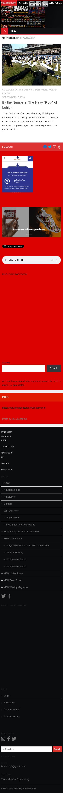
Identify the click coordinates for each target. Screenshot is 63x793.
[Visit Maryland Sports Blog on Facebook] (9, 597)
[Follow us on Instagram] (54, 147)
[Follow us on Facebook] (45, 147)
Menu (13, 31)
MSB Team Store (12, 580)
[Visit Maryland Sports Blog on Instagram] (3, 739)
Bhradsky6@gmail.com (13, 766)
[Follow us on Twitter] (49, 147)
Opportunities (13, 517)
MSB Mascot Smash (16, 559)
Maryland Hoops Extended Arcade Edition (28, 545)
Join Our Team (7, 446)
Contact (5, 463)
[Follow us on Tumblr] (59, 147)
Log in (7, 695)
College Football (13, 90)
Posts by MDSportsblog (14, 419)
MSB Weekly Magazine (16, 587)
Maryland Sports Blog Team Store (21, 531)
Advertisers (6, 470)
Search (6, 362)
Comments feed (12, 709)
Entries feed (10, 702)
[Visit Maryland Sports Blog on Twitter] (3, 597)
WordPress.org (11, 716)
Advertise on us (12, 490)
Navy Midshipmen (36, 90)
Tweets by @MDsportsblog (15, 779)
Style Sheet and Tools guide (6, 436)
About (7, 483)
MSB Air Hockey (14, 552)
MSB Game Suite (13, 538)
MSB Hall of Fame (13, 573)
